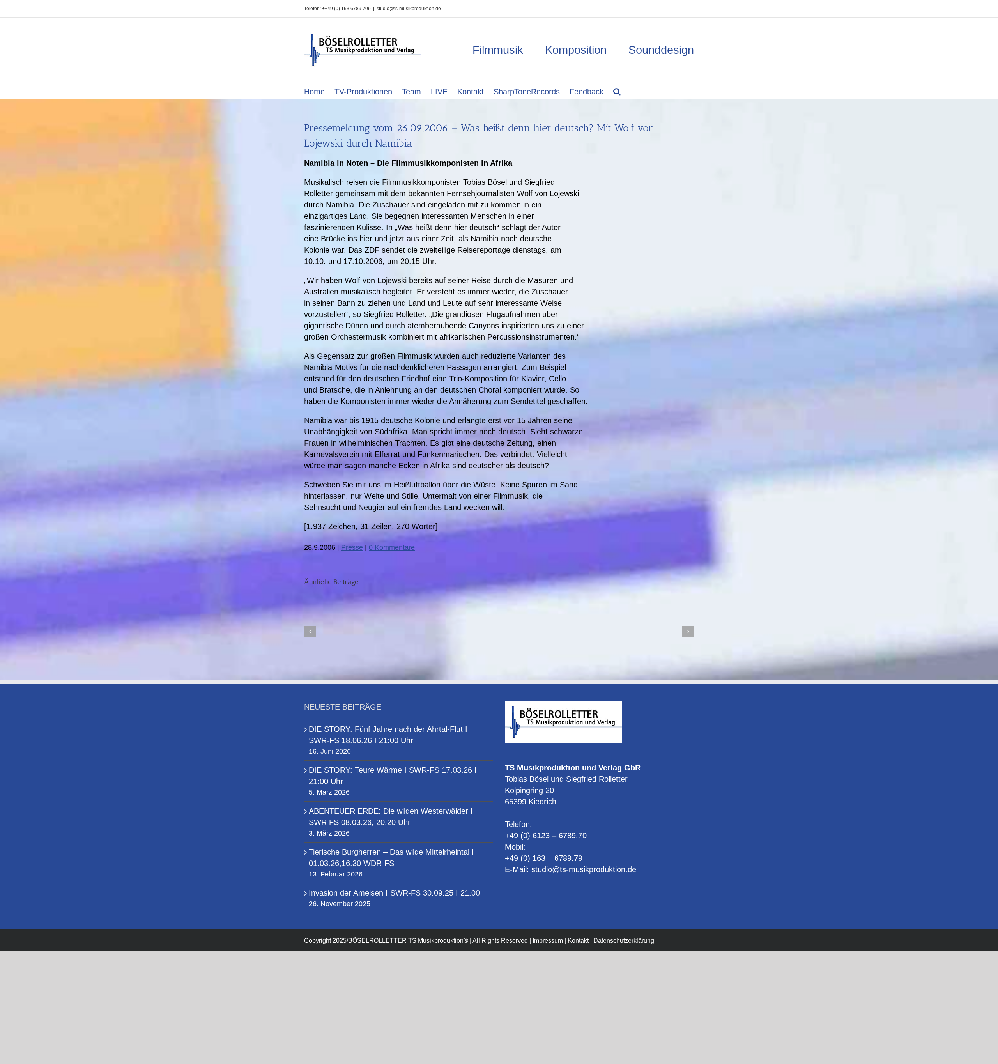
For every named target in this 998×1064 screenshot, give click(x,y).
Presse (352, 547)
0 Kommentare (392, 547)
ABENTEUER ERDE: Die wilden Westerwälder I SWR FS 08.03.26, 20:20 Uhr (391, 817)
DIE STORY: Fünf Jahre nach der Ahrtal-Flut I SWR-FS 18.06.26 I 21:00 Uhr (388, 735)
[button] (617, 91)
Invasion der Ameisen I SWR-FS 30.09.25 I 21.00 (394, 893)
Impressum (548, 940)
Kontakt (578, 940)
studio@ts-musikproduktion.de (409, 8)
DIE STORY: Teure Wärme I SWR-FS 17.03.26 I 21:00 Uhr (393, 776)
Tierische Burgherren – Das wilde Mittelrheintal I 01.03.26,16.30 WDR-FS (391, 857)
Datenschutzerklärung (623, 940)
